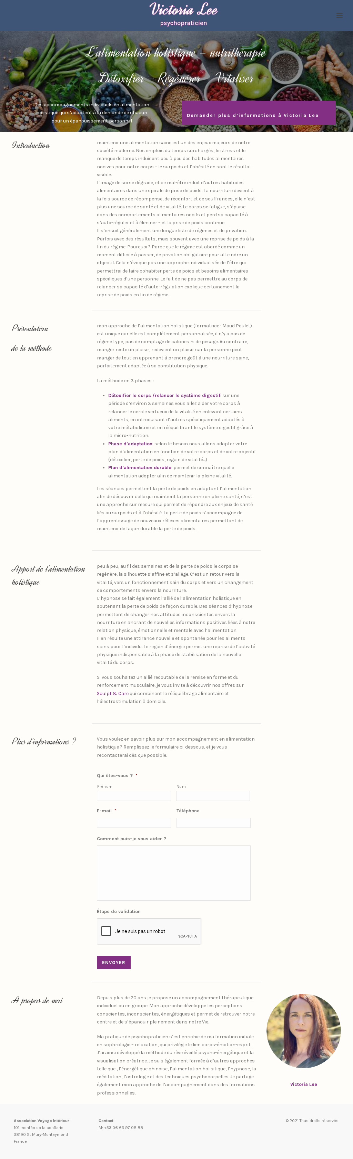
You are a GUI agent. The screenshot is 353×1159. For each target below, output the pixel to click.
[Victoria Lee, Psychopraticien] (176, 15)
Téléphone (188, 811)
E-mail (107, 811)
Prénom (105, 786)
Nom (181, 786)
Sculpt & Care (113, 693)
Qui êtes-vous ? (117, 776)
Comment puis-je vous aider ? (131, 839)
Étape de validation (119, 911)
